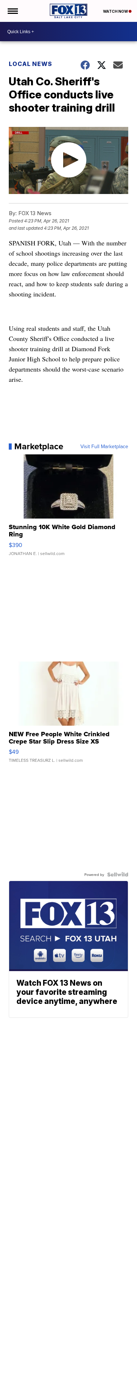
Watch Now (116, 11)
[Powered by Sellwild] (117, 874)
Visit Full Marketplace (104, 446)
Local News (30, 63)
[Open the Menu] (12, 11)
